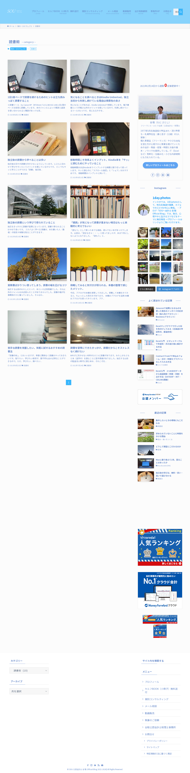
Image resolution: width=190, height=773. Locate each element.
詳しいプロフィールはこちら (160, 165)
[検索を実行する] (180, 12)
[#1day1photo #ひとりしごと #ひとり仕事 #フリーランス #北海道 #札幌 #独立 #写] (154, 256)
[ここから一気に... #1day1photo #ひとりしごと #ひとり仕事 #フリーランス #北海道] (143, 244)
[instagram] (158, 175)
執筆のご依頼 (152, 720)
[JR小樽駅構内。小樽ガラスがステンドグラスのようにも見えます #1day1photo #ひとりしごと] (143, 279)
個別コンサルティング (156, 699)
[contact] (168, 175)
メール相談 (151, 706)
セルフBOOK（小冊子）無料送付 (161, 690)
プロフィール (152, 682)
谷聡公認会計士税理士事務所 (160, 727)
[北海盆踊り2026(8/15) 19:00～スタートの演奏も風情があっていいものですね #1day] (166, 232)
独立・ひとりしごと (18, 49)
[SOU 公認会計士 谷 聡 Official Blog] (15, 11)
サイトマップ (153, 747)
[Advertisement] (160, 56)
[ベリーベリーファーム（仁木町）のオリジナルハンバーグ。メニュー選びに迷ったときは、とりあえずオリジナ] (154, 244)
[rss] (98, 765)
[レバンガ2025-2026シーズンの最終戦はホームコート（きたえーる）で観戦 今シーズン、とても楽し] (143, 267)
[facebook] (153, 175)
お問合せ (149, 734)
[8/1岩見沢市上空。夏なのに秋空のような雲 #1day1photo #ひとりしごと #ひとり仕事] (178, 244)
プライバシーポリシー (157, 740)
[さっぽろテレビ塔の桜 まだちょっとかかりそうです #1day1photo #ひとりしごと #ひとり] (166, 279)
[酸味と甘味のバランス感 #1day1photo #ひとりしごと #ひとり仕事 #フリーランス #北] (178, 279)
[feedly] (163, 175)
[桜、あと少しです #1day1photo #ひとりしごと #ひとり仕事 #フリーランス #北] (154, 267)
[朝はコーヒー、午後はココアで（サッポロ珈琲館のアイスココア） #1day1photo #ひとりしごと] (143, 232)
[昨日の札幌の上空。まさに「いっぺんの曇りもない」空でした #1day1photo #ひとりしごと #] (166, 267)
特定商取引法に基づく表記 (159, 753)
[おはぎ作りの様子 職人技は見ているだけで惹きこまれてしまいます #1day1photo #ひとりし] (143, 256)
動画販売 (149, 713)
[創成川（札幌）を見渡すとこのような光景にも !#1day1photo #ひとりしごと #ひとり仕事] (154, 279)
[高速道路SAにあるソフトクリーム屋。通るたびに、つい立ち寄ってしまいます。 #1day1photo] (178, 256)
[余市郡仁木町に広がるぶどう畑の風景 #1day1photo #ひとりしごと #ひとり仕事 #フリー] (166, 244)
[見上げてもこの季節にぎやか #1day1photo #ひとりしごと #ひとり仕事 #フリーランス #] (178, 232)
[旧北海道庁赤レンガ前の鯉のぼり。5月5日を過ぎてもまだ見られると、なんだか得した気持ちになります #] (166, 256)
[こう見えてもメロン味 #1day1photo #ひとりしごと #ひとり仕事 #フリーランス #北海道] (154, 232)
